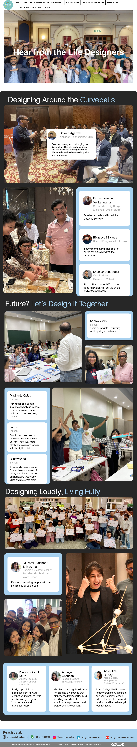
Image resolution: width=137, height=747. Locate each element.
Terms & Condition (77, 744)
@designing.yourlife (65, 737)
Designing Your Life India (91, 737)
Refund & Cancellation (93, 744)
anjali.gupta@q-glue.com (17, 737)
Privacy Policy (63, 744)
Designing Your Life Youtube (122, 737)
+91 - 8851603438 (42, 737)
